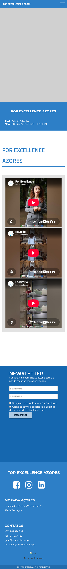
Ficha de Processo (33, 558)
